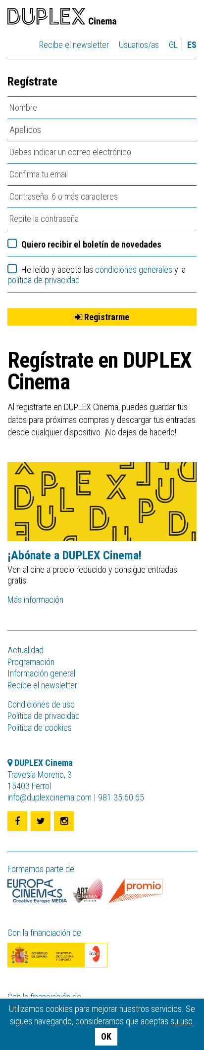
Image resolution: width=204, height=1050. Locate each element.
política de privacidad (43, 280)
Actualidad (25, 650)
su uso (181, 1021)
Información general (41, 673)
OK (106, 1036)
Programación (30, 662)
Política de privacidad (43, 716)
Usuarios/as (139, 45)
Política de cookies (39, 727)
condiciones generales (133, 269)
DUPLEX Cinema (61, 18)
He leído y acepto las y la (96, 275)
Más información (35, 600)
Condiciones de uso (41, 704)
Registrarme (105, 317)
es (192, 45)
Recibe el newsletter (74, 45)
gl (173, 45)
